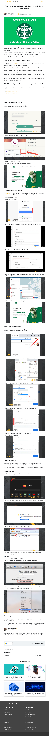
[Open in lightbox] (24, 122)
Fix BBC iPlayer (7, 712)
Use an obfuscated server (12, 93)
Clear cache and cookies (12, 95)
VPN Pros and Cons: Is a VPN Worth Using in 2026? (13, 694)
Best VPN (6, 710)
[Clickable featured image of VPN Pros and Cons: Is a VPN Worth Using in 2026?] (14, 687)
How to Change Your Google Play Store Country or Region (35, 677)
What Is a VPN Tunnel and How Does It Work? (35, 694)
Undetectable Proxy (8, 725)
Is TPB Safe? (28, 712)
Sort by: (36, 655)
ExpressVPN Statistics (30, 729)
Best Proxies (6, 722)
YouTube (9, 703)
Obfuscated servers (8, 193)
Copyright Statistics (29, 722)
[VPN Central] (12, 2)
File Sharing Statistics (30, 725)
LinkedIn (16, 703)
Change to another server (12, 91)
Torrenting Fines (29, 717)
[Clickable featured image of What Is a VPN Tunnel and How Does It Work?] (35, 687)
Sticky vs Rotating (8, 727)
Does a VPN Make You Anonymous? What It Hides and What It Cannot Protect (13, 678)
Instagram (12, 703)
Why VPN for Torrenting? (30, 714)
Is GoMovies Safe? (8, 714)
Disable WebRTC (10, 97)
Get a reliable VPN (10, 99)
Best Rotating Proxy (8, 729)
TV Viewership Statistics (30, 727)
